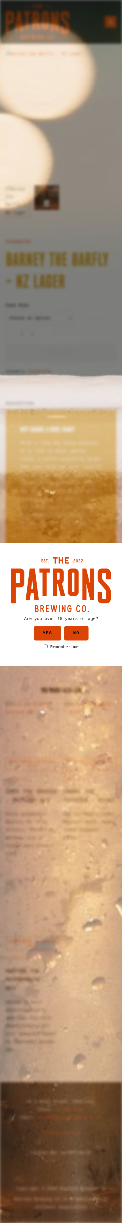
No (76, 633)
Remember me (63, 647)
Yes (47, 633)
